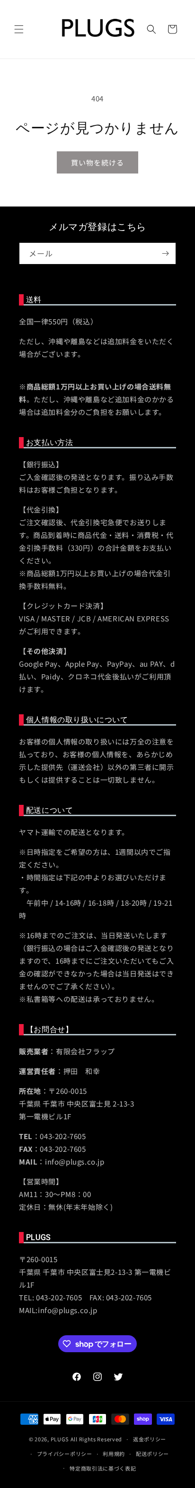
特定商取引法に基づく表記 (103, 1468)
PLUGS (60, 1439)
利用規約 (114, 1453)
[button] (19, 29)
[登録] (165, 253)
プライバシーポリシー (64, 1453)
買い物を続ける (97, 162)
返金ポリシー (149, 1439)
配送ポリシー (152, 1453)
